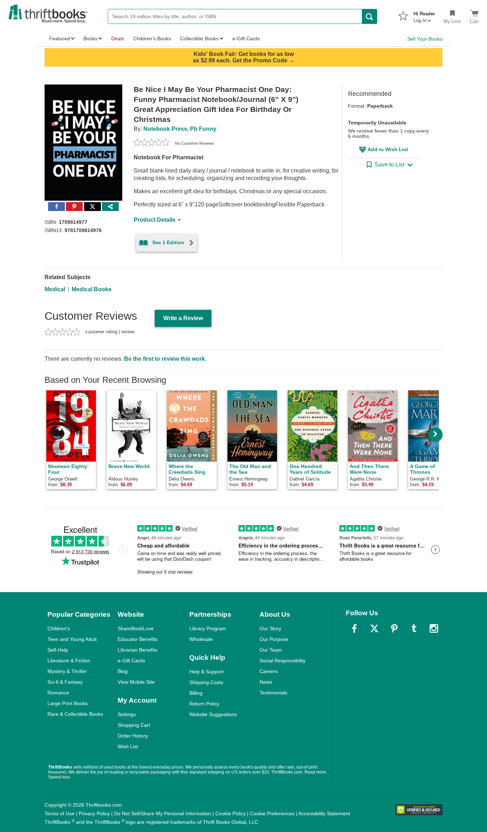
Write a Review (183, 318)
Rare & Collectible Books (75, 714)
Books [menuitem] (90, 38)
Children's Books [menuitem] (152, 38)
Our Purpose (274, 639)
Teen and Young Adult (72, 639)
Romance (58, 692)
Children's (58, 628)
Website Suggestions (213, 714)
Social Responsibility (283, 660)
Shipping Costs (206, 682)
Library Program (207, 628)
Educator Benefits (138, 639)
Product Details (154, 220)
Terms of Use (60, 813)
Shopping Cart (134, 725)
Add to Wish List (388, 149)
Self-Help (57, 650)
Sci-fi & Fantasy (65, 682)
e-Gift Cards (131, 660)
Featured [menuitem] (59, 38)
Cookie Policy (230, 813)
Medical (55, 289)
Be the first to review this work (164, 359)
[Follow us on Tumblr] (413, 628)
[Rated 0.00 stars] (151, 143)
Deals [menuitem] (117, 38)
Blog (123, 671)
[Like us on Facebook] (354, 628)
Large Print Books (67, 703)
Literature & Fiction (68, 660)
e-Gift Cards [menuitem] (246, 38)
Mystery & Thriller (67, 671)
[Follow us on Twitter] (374, 628)
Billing (196, 693)
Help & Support (206, 671)
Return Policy (204, 704)
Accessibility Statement (324, 813)
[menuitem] (424, 15)
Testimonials (273, 692)
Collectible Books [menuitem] (199, 38)
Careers (269, 671)
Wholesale (201, 639)
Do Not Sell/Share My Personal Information (162, 813)
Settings (127, 714)
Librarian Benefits (137, 650)
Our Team (271, 650)
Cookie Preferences (272, 813)
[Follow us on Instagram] (433, 628)
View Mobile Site (136, 682)
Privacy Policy (94, 813)
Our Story (270, 628)
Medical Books (92, 289)
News (266, 682)
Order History (133, 736)
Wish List (128, 746)
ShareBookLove (136, 628)
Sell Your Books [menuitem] (424, 39)
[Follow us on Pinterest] (394, 628)
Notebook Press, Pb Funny (179, 129)
